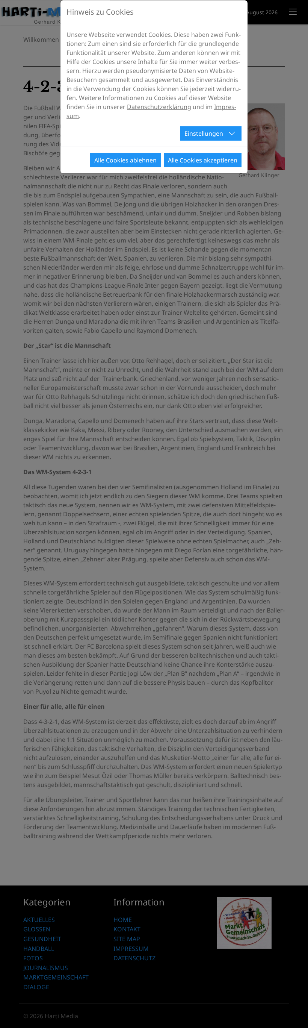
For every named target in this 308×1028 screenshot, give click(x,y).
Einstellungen (203, 133)
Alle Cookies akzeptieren (202, 160)
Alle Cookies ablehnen (125, 160)
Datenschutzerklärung (159, 107)
